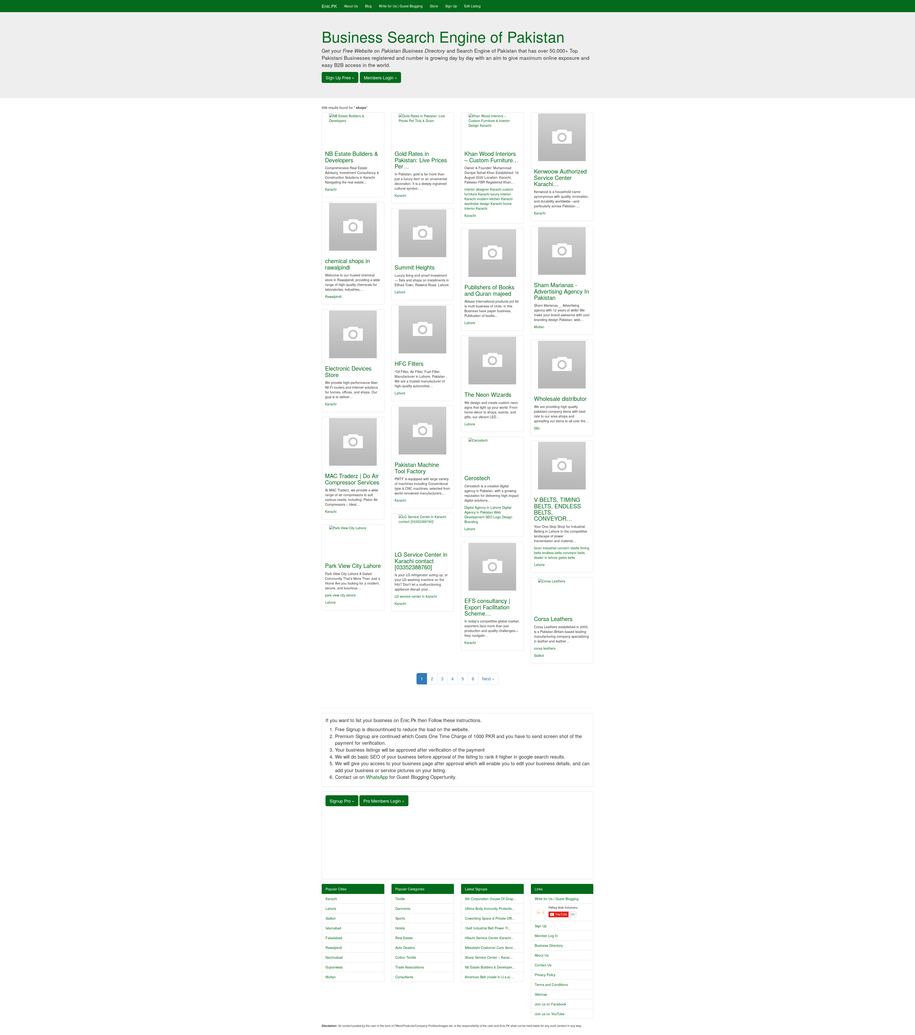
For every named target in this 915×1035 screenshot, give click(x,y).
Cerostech (477, 478)
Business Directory (549, 945)
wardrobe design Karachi (483, 203)
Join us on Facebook (550, 1004)
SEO (488, 517)
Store (434, 6)
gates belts (567, 557)
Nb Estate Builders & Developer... (490, 967)
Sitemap (541, 994)
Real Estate (404, 937)
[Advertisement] (457, 842)
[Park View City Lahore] (353, 540)
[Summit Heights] (422, 233)
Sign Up (451, 6)
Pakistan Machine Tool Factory (417, 467)
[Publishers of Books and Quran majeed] (492, 253)
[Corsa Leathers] (562, 594)
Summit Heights (415, 267)
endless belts (552, 552)
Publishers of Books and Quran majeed (489, 290)
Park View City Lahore (353, 565)
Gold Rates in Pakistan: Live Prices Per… (421, 159)
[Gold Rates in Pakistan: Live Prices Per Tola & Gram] (422, 128)
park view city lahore (340, 595)
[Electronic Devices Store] (353, 334)
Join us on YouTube (549, 1013)
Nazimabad (334, 957)
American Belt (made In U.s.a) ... (489, 976)
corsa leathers (544, 648)
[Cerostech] (492, 453)
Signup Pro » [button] (342, 801)
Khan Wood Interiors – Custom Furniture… (491, 156)
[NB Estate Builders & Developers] (353, 128)
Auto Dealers (405, 947)
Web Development (482, 514)
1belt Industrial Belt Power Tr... (488, 928)
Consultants (404, 976)
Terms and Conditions (551, 984)
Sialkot (539, 655)
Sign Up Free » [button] (340, 77)
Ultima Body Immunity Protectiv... (489, 908)
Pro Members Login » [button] (383, 801)
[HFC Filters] (422, 329)
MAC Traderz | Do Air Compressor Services (352, 478)
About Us (351, 6)
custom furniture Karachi (488, 191)
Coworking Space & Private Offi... (490, 918)
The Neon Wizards (487, 394)
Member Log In (546, 935)
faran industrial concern (551, 548)
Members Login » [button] (380, 77)
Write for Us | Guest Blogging (401, 6)
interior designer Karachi (482, 189)
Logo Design (502, 517)
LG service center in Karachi (416, 596)
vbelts (574, 548)
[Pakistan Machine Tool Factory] (422, 430)
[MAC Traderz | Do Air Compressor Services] (353, 442)
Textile (400, 898)
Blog (368, 6)
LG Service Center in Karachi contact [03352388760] (421, 560)
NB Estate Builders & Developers (351, 156)
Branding (471, 521)
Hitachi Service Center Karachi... (489, 937)
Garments (402, 908)
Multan (539, 326)
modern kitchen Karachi (495, 198)
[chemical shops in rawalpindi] (353, 227)
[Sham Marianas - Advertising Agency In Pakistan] (562, 251)
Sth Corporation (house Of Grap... (490, 898)
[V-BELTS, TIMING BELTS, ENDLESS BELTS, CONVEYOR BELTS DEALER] (562, 465)
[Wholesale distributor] (562, 364)
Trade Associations (409, 967)
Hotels (400, 928)
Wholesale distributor (560, 398)
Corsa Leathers (553, 618)
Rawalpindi (333, 296)
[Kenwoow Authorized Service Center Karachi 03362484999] (562, 137)
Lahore (400, 292)
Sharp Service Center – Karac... (489, 957)
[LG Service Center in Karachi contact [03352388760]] (422, 529)
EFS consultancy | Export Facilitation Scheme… (487, 606)
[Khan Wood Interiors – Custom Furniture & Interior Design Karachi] (492, 128)
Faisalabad (333, 937)
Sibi (536, 428)
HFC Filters (409, 363)
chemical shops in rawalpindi (347, 263)
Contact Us (543, 965)
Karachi (330, 189)
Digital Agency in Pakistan (487, 510)
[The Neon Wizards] (492, 360)
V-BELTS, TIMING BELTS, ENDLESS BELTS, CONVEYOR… (557, 508)
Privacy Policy (545, 974)
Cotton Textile (405, 957)
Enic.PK (329, 6)
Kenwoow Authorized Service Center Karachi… (560, 177)
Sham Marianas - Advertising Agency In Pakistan (561, 290)
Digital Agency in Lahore (482, 507)
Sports (400, 918)
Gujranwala (334, 967)
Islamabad (333, 928)
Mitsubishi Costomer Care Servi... (490, 947)
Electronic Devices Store (348, 371)
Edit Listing (472, 6)
